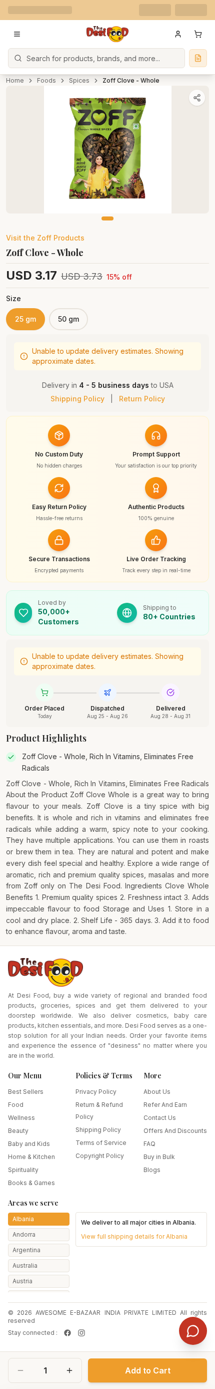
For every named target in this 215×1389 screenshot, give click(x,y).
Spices (79, 80)
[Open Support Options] (193, 1331)
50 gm (68, 319)
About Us (157, 1091)
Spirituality (23, 1170)
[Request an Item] (198, 58)
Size (13, 298)
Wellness (21, 1117)
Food (16, 1104)
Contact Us (160, 1117)
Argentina (26, 1250)
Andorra (24, 1234)
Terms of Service (101, 1142)
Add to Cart (147, 1370)
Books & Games (31, 1183)
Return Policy (142, 398)
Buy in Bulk (159, 1157)
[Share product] (197, 98)
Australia (25, 1265)
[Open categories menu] (17, 34)
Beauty (18, 1130)
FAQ (150, 1143)
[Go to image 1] (108, 218)
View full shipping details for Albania (134, 1236)
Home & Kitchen (31, 1157)
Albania (23, 1219)
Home (15, 80)
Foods (46, 80)
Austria (22, 1281)
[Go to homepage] (107, 34)
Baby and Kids (29, 1143)
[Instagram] (82, 1333)
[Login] (178, 34)
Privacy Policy (96, 1091)
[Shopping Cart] (198, 34)
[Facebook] (68, 1333)
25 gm (25, 319)
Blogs (152, 1170)
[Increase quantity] (70, 1370)
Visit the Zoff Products (45, 238)
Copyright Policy (100, 1156)
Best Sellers (26, 1091)
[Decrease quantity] (20, 1370)
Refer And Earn (165, 1104)
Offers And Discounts (175, 1130)
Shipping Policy (77, 398)
